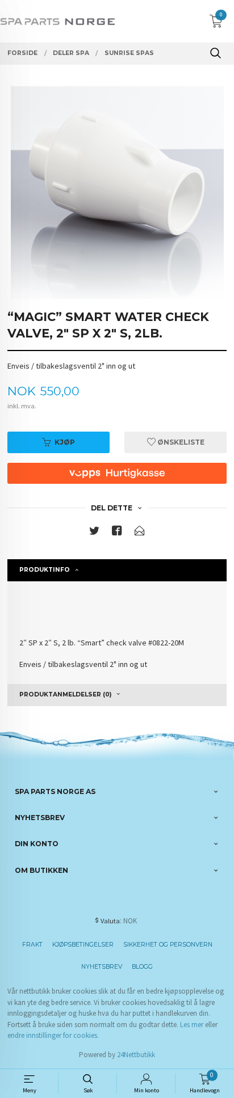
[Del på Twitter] (94, 533)
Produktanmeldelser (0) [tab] (65, 694)
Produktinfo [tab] (44, 569)
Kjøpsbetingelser (83, 944)
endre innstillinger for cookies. (53, 1035)
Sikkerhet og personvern (167, 944)
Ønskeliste (180, 442)
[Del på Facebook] (117, 533)
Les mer (191, 1024)
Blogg (142, 966)
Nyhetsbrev (101, 966)
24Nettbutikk (136, 1054)
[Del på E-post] (140, 533)
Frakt (32, 944)
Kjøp (65, 442)
